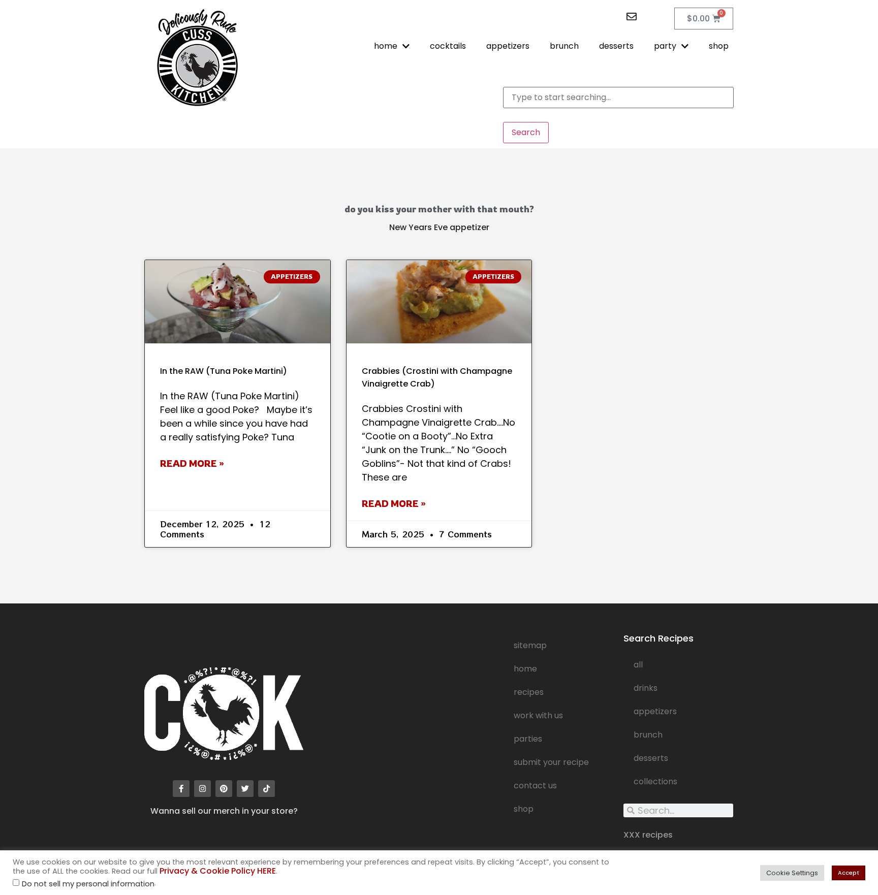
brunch (564, 46)
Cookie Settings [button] (792, 873)
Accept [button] (848, 873)
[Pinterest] (223, 788)
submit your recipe (551, 762)
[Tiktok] (266, 788)
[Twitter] (245, 788)
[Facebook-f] (181, 788)
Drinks (645, 688)
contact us (535, 785)
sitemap (530, 645)
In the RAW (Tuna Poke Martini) (223, 371)
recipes (529, 692)
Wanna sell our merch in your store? (224, 811)
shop (719, 46)
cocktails (448, 46)
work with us (538, 715)
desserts (616, 46)
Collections (655, 781)
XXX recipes (648, 835)
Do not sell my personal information (88, 884)
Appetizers (655, 711)
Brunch (648, 735)
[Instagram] (202, 788)
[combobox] (618, 97)
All (638, 664)
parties (528, 739)
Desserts (651, 758)
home (385, 46)
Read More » (192, 463)
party (665, 46)
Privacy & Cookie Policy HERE (218, 871)
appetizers (507, 46)
